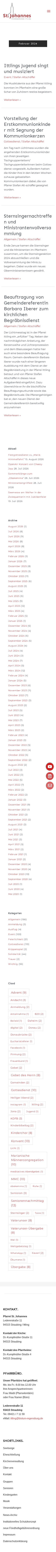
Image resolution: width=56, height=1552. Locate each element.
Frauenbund (19, 1061)
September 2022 (18, 760)
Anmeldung (15, 924)
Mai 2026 (13, 541)
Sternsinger (20, 1212)
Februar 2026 (16, 556)
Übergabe (20, 1266)
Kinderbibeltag (22, 1125)
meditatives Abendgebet (26, 1171)
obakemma (18, 1186)
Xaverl (38, 1252)
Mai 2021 (13, 839)
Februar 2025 (16, 615)
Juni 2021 (13, 834)
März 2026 (14, 551)
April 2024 (14, 665)
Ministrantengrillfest (20, 483)
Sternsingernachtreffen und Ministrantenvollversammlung (28, 224)
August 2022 (15, 764)
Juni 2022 (13, 774)
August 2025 (15, 586)
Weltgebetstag (21, 1246)
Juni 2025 (13, 596)
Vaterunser (21, 1220)
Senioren (19, 1193)
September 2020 (18, 879)
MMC (18, 1179)
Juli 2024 (13, 650)
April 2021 (14, 844)
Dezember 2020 (17, 864)
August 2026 (15, 526)
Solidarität (14, 954)
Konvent (20, 1141)
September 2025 (18, 581)
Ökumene (17, 1259)
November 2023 (17, 690)
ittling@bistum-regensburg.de (26, 1418)
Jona (16, 1111)
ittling (37, 1104)
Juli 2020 (13, 884)
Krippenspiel (15, 949)
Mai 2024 (13, 660)
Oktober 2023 (16, 695)
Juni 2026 (14, 536)
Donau (34, 1027)
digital (17, 1027)
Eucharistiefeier (21, 1041)
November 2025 (17, 571)
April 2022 (14, 784)
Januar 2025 (15, 621)
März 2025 (14, 611)
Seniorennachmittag (27, 1203)
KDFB (16, 1118)
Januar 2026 (15, 561)
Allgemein (10, 239)
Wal (14, 1239)
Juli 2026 (13, 531)
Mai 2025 (13, 601)
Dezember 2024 (17, 625)
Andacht (18, 1000)
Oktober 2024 (16, 635)
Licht (15, 1148)
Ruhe (37, 1186)
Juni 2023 (13, 715)
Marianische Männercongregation (27, 1160)
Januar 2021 (15, 859)
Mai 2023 (13, 720)
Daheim (35, 1020)
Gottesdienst (12, 141)
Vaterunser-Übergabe (27, 1230)
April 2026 (14, 546)
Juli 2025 (13, 591)
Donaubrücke (21, 1034)
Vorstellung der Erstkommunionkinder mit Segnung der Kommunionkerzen (27, 127)
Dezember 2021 (17, 804)
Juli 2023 (13, 710)
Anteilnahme (19, 1014)
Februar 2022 (16, 794)
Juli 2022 (13, 770)
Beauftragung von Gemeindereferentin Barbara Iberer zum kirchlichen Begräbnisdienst (26, 308)
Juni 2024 (14, 655)
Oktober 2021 (16, 814)
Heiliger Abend (22, 1097)
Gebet (16, 1067)
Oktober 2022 (16, 755)
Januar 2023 (15, 740)
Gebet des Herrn (25, 1075)
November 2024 (17, 630)
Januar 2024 (15, 680)
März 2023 (14, 730)
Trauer (12, 959)
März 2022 (14, 789)
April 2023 (14, 725)
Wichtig (13, 964)
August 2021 (15, 824)
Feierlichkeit (15, 939)
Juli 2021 (13, 829)
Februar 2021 (15, 854)
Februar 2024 (16, 675)
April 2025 (14, 606)
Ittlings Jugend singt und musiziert (26, 68)
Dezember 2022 (17, 745)
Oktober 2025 (16, 576)
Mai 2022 (13, 779)
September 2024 (18, 640)
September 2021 (17, 819)
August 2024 (15, 645)
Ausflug (12, 929)
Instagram (18, 1104)
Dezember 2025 (17, 566)
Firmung (18, 1054)
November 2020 (17, 869)
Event (7, 77)
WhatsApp (18, 1253)
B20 (39, 1013)
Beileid (16, 1020)
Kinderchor (21, 1132)
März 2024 (14, 670)
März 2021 (14, 849)
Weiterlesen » (12, 99)
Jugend (32, 1111)
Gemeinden (20, 1082)
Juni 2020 (14, 889)
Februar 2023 (16, 735)
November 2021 (17, 809)
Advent (19, 992)
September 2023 (18, 700)
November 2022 (17, 750)
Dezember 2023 (17, 685)
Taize (39, 1213)
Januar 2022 (15, 799)
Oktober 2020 (16, 874)
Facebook (17, 1047)
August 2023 (15, 705)
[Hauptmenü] (48, 11)
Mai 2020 (13, 894)
